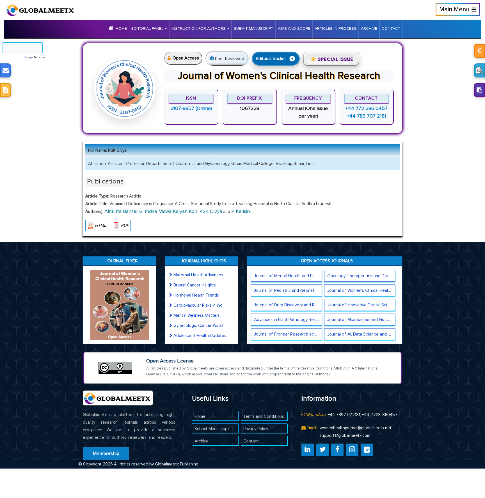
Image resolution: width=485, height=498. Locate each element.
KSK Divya (211, 211)
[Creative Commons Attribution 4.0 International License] (115, 368)
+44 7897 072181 (344, 414)
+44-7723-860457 (379, 414)
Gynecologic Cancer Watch (199, 325)
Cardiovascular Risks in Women (200, 305)
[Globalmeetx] (38, 8)
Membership (106, 453)
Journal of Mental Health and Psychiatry (287, 275)
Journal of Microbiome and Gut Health (361, 319)
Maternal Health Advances (198, 274)
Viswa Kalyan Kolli (178, 211)
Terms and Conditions (263, 416)
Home (121, 28)
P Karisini (241, 211)
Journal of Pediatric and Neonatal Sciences (287, 290)
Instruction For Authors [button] (198, 28)
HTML (100, 225)
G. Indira (148, 211)
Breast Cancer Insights (194, 285)
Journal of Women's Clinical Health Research (361, 290)
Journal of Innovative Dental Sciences (361, 304)
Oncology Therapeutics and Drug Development (361, 275)
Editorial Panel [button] (147, 28)
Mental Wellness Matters (196, 315)
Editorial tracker (271, 58)
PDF (124, 225)
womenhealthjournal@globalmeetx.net (356, 427)
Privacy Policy (255, 428)
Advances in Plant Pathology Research (287, 319)
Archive (369, 28)
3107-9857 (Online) (191, 108)
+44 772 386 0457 (367, 108)
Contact (391, 28)
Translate (39, 57)
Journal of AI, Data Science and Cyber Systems (361, 334)
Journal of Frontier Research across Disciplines (287, 334)
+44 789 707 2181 (366, 116)
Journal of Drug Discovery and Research (287, 304)
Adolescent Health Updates (199, 335)
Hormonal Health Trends (196, 295)
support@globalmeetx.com (345, 435)
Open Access (186, 58)
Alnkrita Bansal (120, 211)
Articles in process (335, 28)
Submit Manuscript (253, 28)
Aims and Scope (294, 28)
